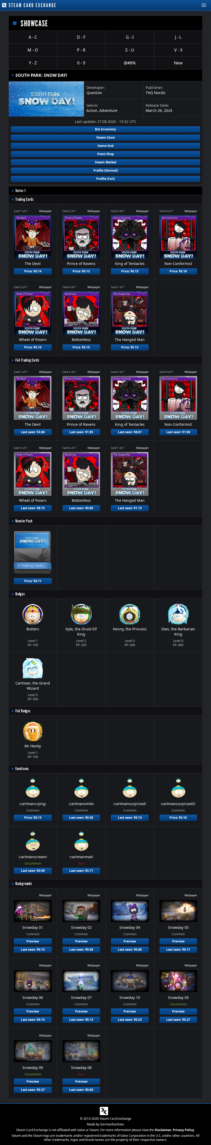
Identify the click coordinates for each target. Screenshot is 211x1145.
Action (91, 110)
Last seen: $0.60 (81, 1090)
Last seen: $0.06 (130, 949)
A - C (33, 37)
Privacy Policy (183, 1130)
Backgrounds (23, 883)
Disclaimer (163, 1130)
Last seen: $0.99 (33, 870)
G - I (130, 37)
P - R (81, 50)
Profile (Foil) (105, 179)
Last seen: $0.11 (178, 949)
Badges (20, 593)
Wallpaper (45, 211)
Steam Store (105, 137)
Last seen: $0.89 (81, 508)
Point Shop (105, 154)
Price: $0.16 (32, 347)
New (178, 63)
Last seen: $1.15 (130, 508)
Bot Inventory (105, 129)
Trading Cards (24, 199)
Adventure (108, 110)
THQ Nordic (156, 92)
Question (94, 92)
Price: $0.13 (81, 271)
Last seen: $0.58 (81, 817)
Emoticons (22, 768)
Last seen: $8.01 (130, 432)
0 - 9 (81, 63)
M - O (33, 50)
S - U (129, 50)
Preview (33, 941)
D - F (81, 37)
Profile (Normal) (105, 170)
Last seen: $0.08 (81, 949)
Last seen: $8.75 (33, 508)
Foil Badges (23, 710)
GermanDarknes (112, 1124)
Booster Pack (24, 521)
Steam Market (105, 162)
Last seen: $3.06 (33, 432)
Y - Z (33, 63)
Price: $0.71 (32, 581)
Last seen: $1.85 (81, 432)
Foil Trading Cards (27, 360)
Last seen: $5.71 (81, 870)
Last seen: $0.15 (33, 949)
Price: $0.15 (129, 271)
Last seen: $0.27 (178, 1019)
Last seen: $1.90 (178, 432)
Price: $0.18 (178, 271)
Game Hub (106, 146)
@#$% (130, 63)
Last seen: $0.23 (130, 1019)
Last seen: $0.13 (130, 817)
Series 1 (20, 190)
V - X (178, 50)
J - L (178, 37)
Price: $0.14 (32, 271)
